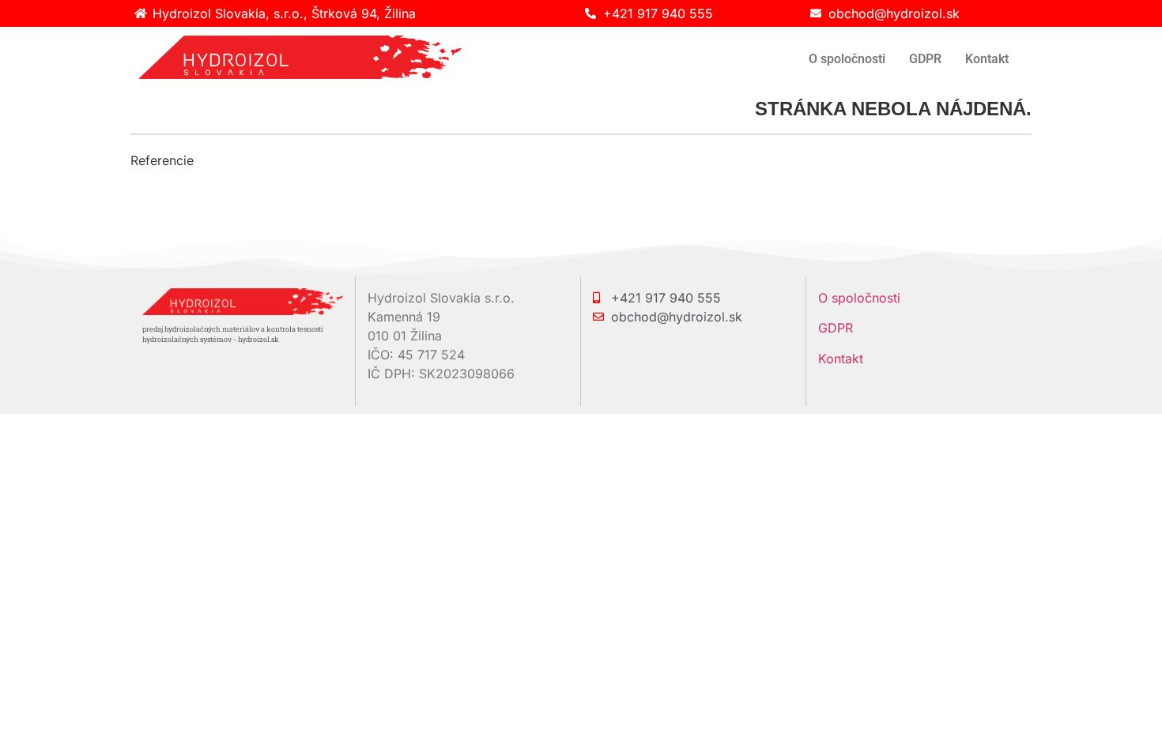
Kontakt (987, 58)
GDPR (925, 58)
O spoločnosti (847, 58)
